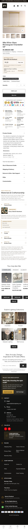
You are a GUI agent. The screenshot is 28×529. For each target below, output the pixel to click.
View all (14, 301)
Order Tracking (20, 473)
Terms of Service (20, 446)
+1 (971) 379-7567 (11, 409)
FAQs (5, 468)
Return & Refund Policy (20, 451)
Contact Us (19, 464)
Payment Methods (20, 468)
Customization (7, 473)
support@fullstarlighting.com (14, 403)
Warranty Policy (8, 455)
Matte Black (6, 81)
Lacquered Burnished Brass (10, 78)
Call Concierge (19, 391)
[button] (21, 6)
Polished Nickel (15, 81)
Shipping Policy (8, 446)
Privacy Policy (14, 371)
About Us (6, 464)
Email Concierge (8, 391)
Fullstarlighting (16, 515)
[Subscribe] (23, 366)
